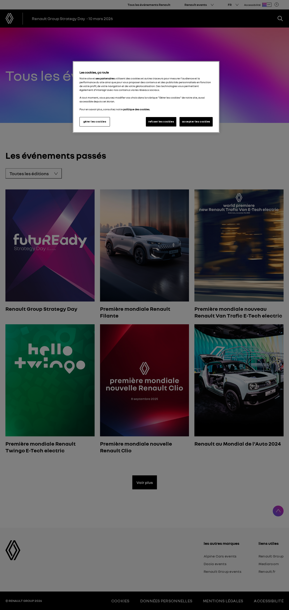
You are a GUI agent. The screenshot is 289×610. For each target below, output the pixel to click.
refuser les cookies (161, 121)
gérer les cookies (94, 121)
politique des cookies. (136, 109)
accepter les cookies (196, 121)
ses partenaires (105, 78)
